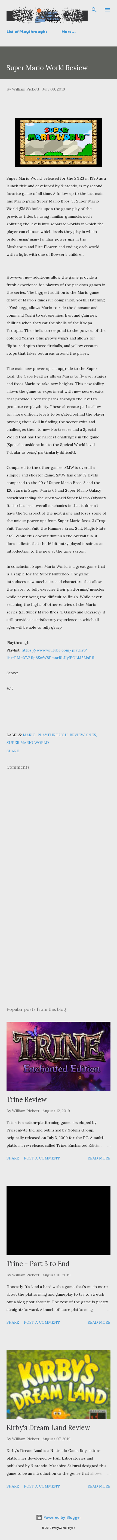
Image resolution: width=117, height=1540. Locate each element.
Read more (99, 1158)
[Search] (94, 10)
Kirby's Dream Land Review (48, 1427)
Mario (29, 734)
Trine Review (27, 1099)
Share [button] (13, 751)
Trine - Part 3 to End (38, 1264)
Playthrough (53, 734)
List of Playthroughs (27, 31)
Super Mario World (28, 742)
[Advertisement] (58, 951)
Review (77, 734)
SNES (91, 734)
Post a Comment (42, 1158)
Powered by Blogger (61, 1517)
